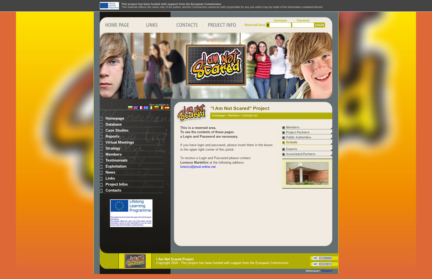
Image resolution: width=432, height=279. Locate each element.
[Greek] (146, 108)
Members (114, 154)
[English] (135, 108)
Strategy (113, 148)
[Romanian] (162, 108)
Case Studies (117, 130)
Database (114, 124)
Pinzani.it (326, 270)
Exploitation (116, 166)
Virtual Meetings (120, 142)
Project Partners (298, 132)
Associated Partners (301, 154)
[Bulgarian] (130, 108)
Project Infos (117, 184)
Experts (291, 149)
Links (110, 178)
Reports (113, 136)
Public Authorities (298, 137)
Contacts (113, 190)
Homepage (115, 118)
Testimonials (117, 160)
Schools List (250, 115)
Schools (292, 142)
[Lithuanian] (156, 108)
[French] (140, 108)
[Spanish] (167, 108)
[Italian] (151, 108)
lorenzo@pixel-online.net (198, 167)
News (110, 172)
